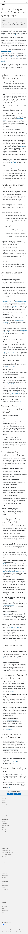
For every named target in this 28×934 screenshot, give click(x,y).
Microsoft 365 (4, 868)
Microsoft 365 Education (5, 848)
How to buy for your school (6, 850)
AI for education (4, 856)
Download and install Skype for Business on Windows (13, 34)
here (15, 476)
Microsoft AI (3, 862)
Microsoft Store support (5, 825)
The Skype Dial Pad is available (10, 563)
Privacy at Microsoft (5, 910)
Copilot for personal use (5, 810)
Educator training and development (7, 852)
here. (21, 401)
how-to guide (14, 761)
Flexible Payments (4, 835)
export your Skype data (6, 51)
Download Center (4, 823)
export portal (13, 162)
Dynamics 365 (4, 866)
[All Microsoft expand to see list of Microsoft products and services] (1, 1)
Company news (4, 908)
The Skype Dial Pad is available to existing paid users (14, 301)
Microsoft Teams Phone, (15, 393)
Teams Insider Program (12, 720)
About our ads (12, 931)
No (17, 793)
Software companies (5, 896)
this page (7, 614)
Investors (3, 912)
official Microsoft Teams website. (10, 749)
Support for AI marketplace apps (7, 889)
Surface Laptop (4, 802)
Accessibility (3, 916)
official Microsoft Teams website (10, 590)
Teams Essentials (14, 391)
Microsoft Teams (4, 873)
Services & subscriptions (13, 627)
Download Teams (13, 306)
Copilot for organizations (5, 808)
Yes (10, 793)
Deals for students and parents (6, 854)
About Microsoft (4, 906)
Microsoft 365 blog (9, 729)
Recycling (7, 931)
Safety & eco (4, 931)
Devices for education (5, 844)
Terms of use (17, 929)
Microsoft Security (4, 864)
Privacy (13, 929)
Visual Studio (4, 898)
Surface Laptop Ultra (5, 804)
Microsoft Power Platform (6, 871)
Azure (2, 883)
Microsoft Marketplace (5, 893)
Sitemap (3, 929)
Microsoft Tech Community (6, 891)
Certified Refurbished (5, 831)
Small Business (4, 877)
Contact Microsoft (8, 929)
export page (22, 146)
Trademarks (21, 929)
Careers (3, 904)
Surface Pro (3, 800)
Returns (3, 827)
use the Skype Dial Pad (9, 352)
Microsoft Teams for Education (6, 846)
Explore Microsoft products (6, 813)
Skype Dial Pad (11, 383)
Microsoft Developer (5, 885)
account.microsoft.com (9, 605)
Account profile (4, 821)
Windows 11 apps (4, 815)
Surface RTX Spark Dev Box (6, 806)
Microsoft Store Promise (5, 833)
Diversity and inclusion (5, 914)
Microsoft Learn (4, 887)
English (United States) (7, 922)
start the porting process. (9, 366)
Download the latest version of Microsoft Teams (13, 571)
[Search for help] (4, 2)
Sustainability (4, 918)
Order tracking (4, 829)
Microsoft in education (5, 841)
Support (3, 4)
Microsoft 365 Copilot (5, 875)
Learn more (11, 691)
